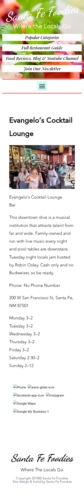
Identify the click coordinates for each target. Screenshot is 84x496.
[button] (42, 86)
